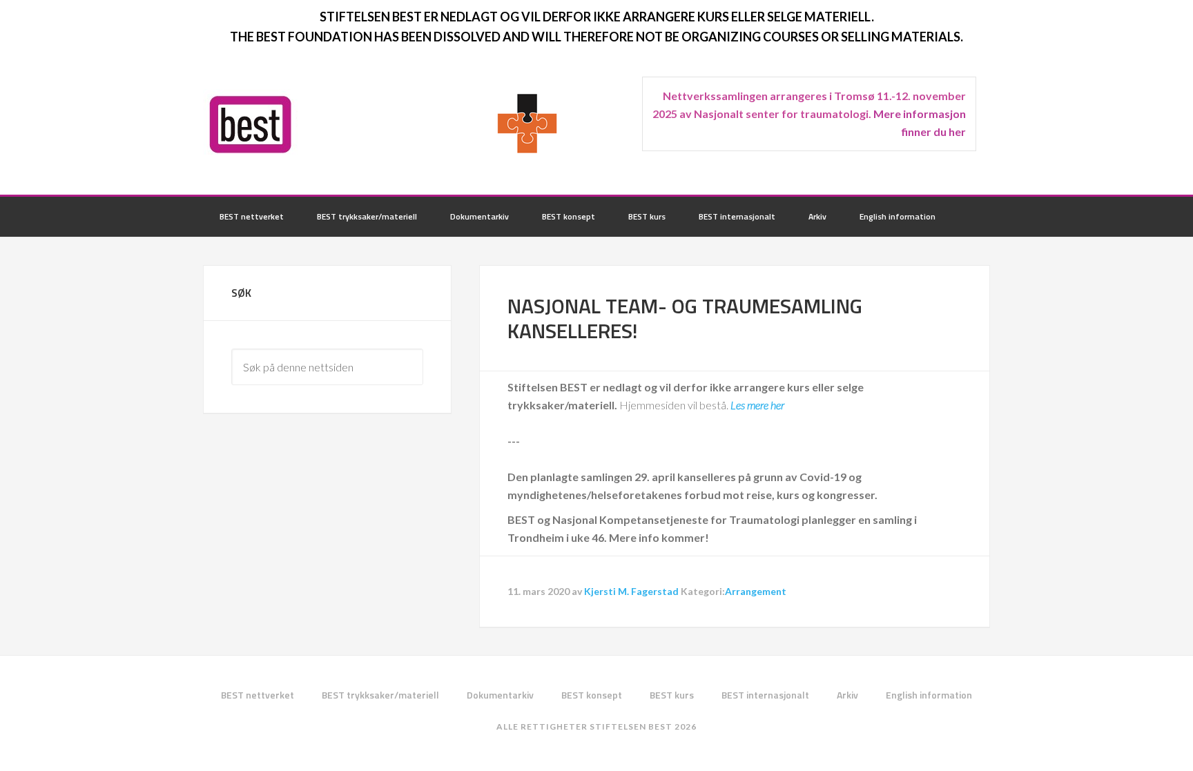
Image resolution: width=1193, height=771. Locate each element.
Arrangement (755, 591)
